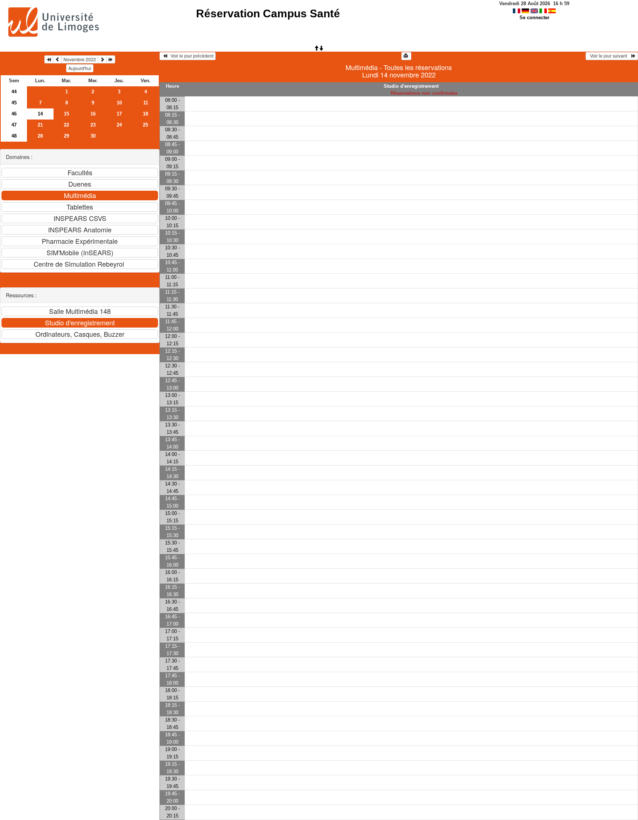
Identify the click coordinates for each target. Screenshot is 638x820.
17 (119, 114)
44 (14, 91)
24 (119, 125)
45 (14, 102)
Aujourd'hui (79, 68)
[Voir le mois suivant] (102, 59)
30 (93, 136)
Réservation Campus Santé (268, 13)
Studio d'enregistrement (411, 86)
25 (145, 125)
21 (40, 125)
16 (93, 114)
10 (119, 102)
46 (14, 114)
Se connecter (534, 17)
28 (40, 136)
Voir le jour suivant (609, 56)
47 (14, 125)
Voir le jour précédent (190, 56)
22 (66, 125)
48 (14, 136)
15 (66, 114)
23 (93, 125)
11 (145, 102)
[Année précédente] (48, 59)
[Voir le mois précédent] (57, 59)
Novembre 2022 (80, 59)
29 (66, 136)
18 (145, 114)
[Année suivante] (110, 59)
